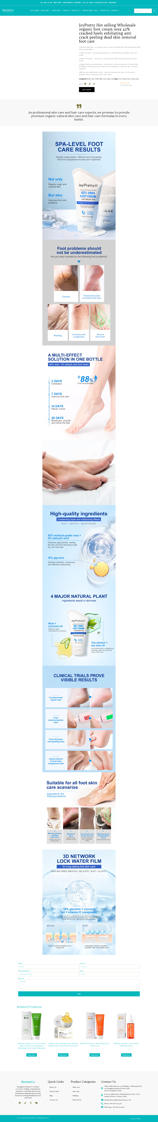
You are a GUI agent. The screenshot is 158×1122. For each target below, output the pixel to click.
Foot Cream (122, 84)
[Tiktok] (90, 89)
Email (81, 980)
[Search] (154, 11)
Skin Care (44, 10)
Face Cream (34, 10)
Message (21, 988)
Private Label (88, 10)
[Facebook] (85, 89)
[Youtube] (36, 1113)
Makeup (75, 1105)
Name (20, 973)
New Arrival (77, 1109)
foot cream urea (133, 84)
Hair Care (56, 10)
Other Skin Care (100, 84)
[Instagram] (94, 89)
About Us (75, 10)
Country (82, 973)
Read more (31, 1065)
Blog (96, 10)
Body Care (90, 84)
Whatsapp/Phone (24, 980)
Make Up (66, 10)
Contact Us (105, 10)
